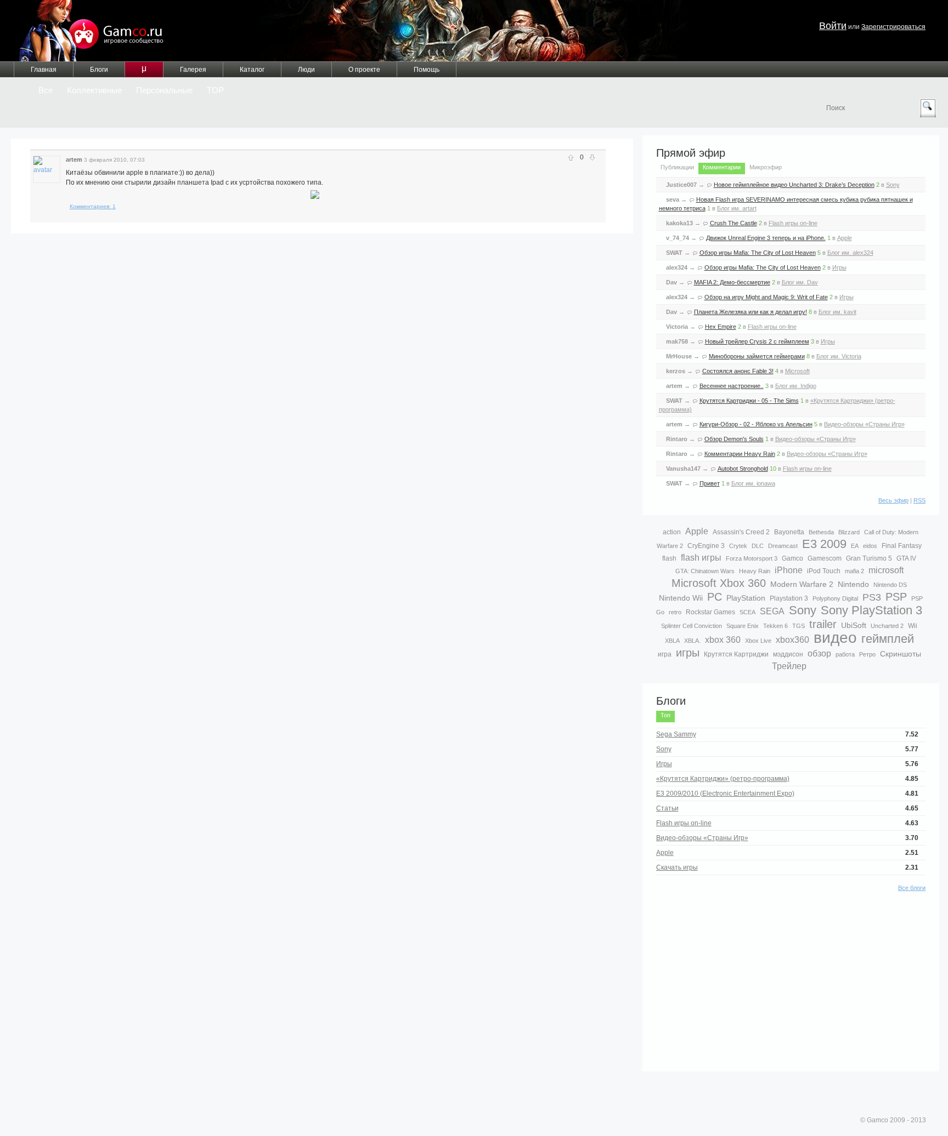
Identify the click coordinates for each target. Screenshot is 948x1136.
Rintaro (676, 439)
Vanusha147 (683, 468)
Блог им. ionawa (753, 483)
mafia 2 (854, 571)
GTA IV (906, 558)
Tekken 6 (775, 626)
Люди (306, 69)
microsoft (886, 570)
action (672, 532)
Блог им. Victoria (838, 356)
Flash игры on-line (793, 223)
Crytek (738, 546)
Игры (839, 267)
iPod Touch (823, 571)
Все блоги (912, 887)
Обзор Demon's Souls (734, 439)
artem (74, 159)
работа (845, 654)
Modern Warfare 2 (801, 584)
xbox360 (792, 639)
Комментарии (722, 167)
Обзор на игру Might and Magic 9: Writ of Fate (766, 297)
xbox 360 (723, 639)
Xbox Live (758, 640)
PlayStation (745, 597)
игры (687, 653)
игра (665, 654)
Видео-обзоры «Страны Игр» (864, 424)
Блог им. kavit (837, 312)
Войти (833, 25)
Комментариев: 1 (93, 206)
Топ (665, 715)
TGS (798, 626)
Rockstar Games (710, 612)
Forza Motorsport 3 (751, 558)
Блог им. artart (737, 208)
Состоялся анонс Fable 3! (738, 371)
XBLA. (692, 640)
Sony (893, 184)
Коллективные (94, 90)
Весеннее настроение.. (731, 386)
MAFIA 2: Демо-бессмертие (732, 282)
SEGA (772, 611)
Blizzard (849, 532)
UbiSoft (853, 625)
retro (675, 612)
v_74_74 (677, 238)
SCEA (747, 612)
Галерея (193, 69)
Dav (671, 282)
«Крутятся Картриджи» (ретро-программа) (722, 779)
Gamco (792, 558)
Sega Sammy (676, 734)
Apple (844, 238)
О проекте (364, 69)
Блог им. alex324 (850, 252)
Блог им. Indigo (795, 386)
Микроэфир (765, 167)
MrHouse (679, 356)
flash (669, 558)
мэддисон (788, 654)
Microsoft (797, 371)
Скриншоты (900, 653)
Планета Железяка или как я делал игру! (750, 312)
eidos (870, 546)
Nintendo (853, 584)
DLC (758, 546)
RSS (919, 500)
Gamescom (825, 558)
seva (672, 199)
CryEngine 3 (706, 546)
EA (855, 546)
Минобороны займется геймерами (757, 356)
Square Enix (742, 626)
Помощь (426, 69)
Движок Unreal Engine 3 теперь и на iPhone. (766, 238)
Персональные (164, 90)
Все (45, 90)
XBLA (672, 640)
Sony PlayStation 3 (871, 610)
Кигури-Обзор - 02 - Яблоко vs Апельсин (755, 424)
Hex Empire (720, 326)
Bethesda (821, 532)
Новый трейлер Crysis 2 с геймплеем (757, 341)
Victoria (677, 326)
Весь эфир (893, 500)
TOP (215, 90)
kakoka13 (679, 223)
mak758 (677, 341)
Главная (44, 69)
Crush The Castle (733, 223)
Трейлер (789, 666)
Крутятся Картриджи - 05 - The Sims (749, 400)
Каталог (252, 69)
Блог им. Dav (800, 282)
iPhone (789, 570)
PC (714, 597)
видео (835, 637)
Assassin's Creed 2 (741, 532)
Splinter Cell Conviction (691, 626)
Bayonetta (789, 532)
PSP (896, 597)
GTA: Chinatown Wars (705, 571)
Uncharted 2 (887, 626)
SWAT (674, 252)
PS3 (871, 597)
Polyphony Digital (835, 598)
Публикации (677, 167)
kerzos (675, 371)
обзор (819, 653)
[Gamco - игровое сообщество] (89, 30)
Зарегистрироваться (893, 27)
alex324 (676, 267)
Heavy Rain (754, 571)
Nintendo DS (890, 584)
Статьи (667, 808)
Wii (912, 626)
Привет (709, 483)
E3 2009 (824, 544)
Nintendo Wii (681, 597)
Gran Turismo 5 (869, 558)
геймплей (887, 639)
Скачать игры (677, 867)
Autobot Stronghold (743, 468)
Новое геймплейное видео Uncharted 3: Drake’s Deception (794, 184)
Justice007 (681, 184)
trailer (823, 624)
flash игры (701, 557)
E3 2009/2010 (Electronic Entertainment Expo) (725, 793)
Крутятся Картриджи (736, 654)
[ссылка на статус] (155, 159)
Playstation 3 (789, 598)
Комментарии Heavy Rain (739, 453)
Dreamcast (783, 546)
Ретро (867, 654)
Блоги (99, 69)
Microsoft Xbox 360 (719, 583)
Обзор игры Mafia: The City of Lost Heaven (757, 252)
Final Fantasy (902, 546)
